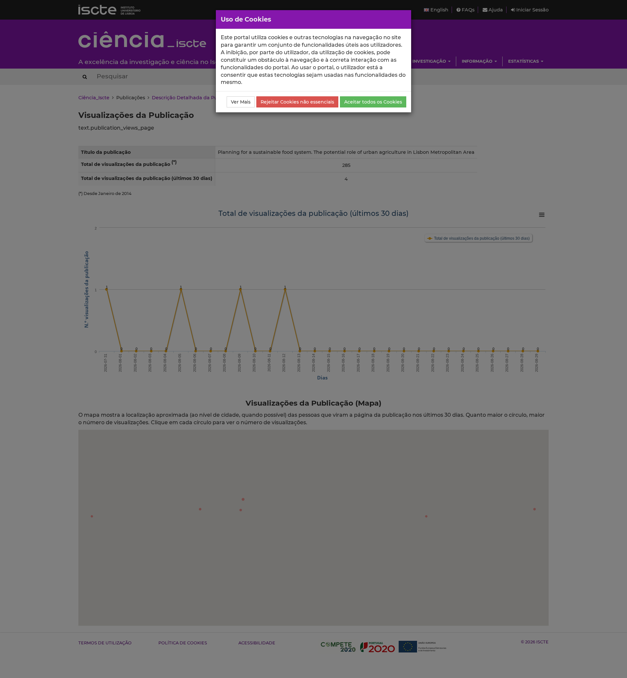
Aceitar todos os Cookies (373, 102)
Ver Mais (240, 102)
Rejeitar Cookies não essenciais (297, 102)
